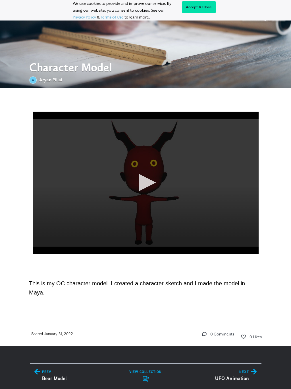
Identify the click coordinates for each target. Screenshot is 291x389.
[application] (146, 183)
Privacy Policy (84, 17)
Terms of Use (112, 17)
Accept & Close (199, 7)
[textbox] (145, 201)
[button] (145, 182)
